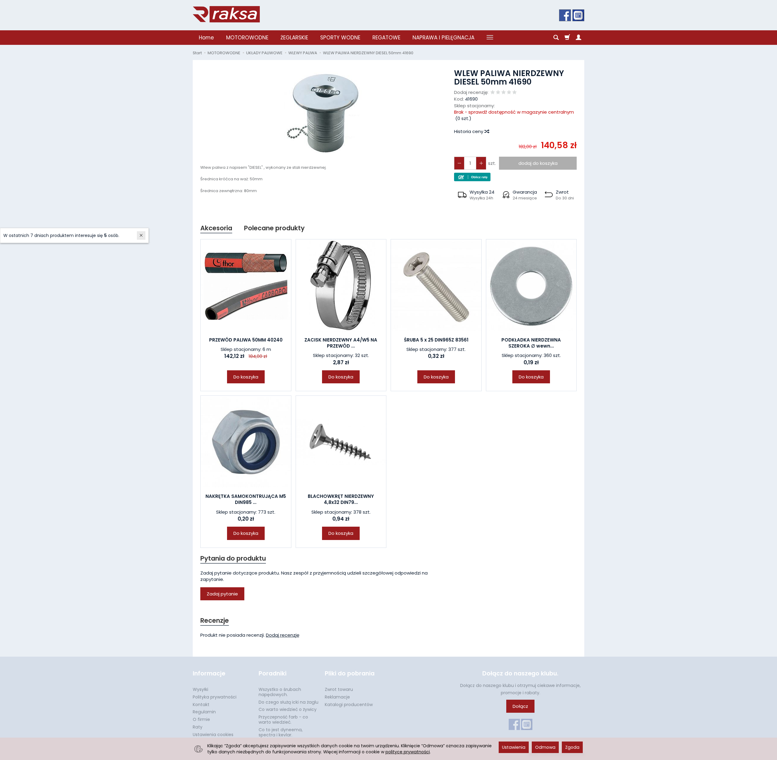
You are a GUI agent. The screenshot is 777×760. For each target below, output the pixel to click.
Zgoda (572, 747)
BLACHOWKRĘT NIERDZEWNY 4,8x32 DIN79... (341, 499)
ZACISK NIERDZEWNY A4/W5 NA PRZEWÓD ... (340, 343)
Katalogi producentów (349, 705)
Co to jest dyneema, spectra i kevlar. (281, 732)
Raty (197, 727)
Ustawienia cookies (213, 735)
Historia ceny (469, 131)
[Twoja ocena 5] (514, 92)
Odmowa (545, 747)
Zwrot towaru (339, 689)
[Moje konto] (578, 37)
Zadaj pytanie (222, 594)
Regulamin (204, 712)
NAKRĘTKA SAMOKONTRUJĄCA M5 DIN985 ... (245, 499)
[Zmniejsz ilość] (481, 163)
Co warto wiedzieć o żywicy (288, 709)
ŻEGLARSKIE (294, 37)
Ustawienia (513, 747)
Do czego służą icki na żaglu (288, 702)
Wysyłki (200, 689)
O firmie (201, 719)
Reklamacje (337, 697)
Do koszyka (245, 377)
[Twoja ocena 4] (509, 92)
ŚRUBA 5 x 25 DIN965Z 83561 (436, 340)
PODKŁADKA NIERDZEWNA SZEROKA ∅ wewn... (531, 343)
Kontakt (201, 705)
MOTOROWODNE (247, 37)
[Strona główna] (226, 14)
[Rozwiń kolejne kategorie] (489, 37)
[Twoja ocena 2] (498, 92)
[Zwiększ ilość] (459, 163)
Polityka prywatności (214, 697)
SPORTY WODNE (340, 37)
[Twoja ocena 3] (503, 92)
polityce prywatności (407, 752)
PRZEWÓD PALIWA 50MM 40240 (246, 340)
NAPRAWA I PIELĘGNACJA (443, 37)
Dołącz (520, 706)
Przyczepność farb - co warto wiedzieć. (283, 719)
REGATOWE (386, 37)
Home (206, 37)
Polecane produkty (274, 228)
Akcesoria (216, 228)
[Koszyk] (567, 37)
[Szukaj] (556, 37)
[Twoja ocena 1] (492, 92)
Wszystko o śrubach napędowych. (280, 692)
